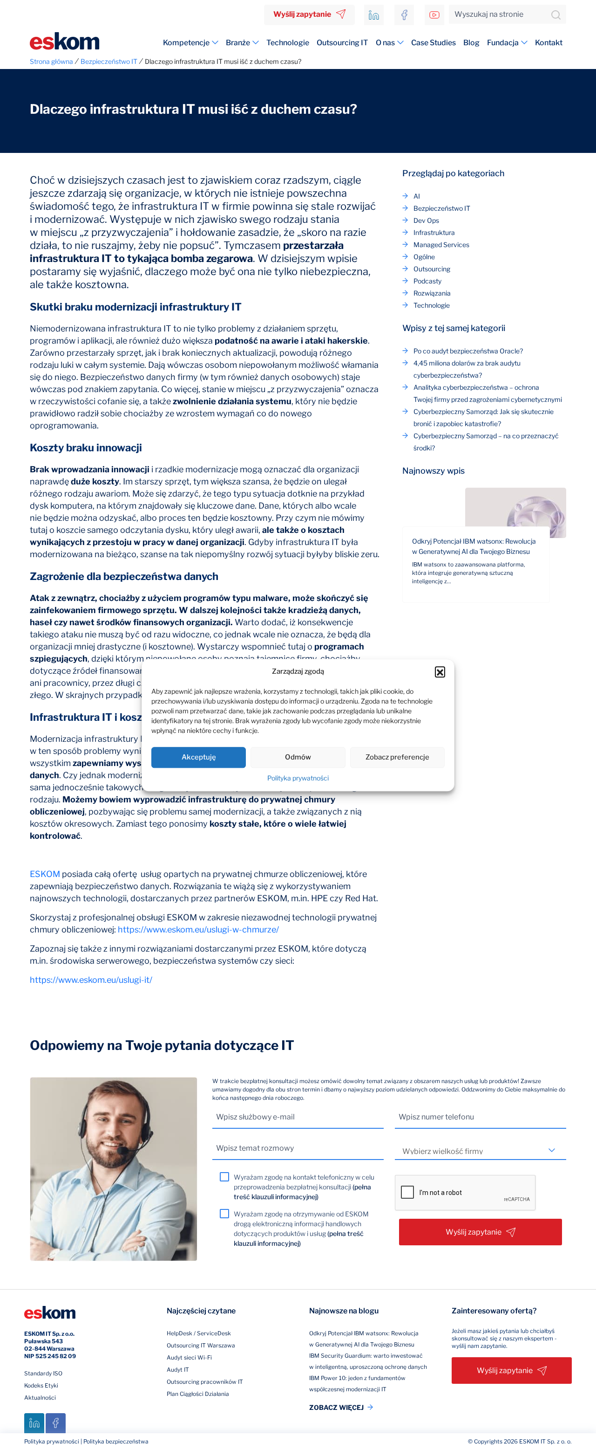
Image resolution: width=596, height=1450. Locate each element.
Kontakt (548, 42)
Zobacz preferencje (397, 757)
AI (416, 196)
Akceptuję (199, 757)
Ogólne (424, 257)
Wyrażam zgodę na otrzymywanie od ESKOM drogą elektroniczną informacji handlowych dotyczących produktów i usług (301, 1228)
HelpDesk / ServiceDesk (199, 1333)
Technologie (287, 42)
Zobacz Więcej (336, 1407)
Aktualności (40, 1397)
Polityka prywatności (298, 778)
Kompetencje (186, 42)
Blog (471, 42)
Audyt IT (178, 1369)
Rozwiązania (432, 293)
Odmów (298, 757)
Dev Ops (426, 220)
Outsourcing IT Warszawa (201, 1345)
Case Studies (433, 42)
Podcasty (427, 281)
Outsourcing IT (342, 42)
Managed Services (441, 245)
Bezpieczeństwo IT (441, 208)
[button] (440, 672)
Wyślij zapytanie (302, 14)
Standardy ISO (43, 1373)
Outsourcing (431, 269)
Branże (238, 42)
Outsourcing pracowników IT (205, 1381)
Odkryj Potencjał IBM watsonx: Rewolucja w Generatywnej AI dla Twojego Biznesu (474, 546)
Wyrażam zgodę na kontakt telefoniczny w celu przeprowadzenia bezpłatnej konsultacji (304, 1187)
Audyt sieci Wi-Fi (189, 1357)
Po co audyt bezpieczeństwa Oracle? (468, 351)
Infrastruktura (434, 232)
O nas (385, 42)
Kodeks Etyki (41, 1385)
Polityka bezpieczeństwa (116, 1441)
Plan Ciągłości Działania (198, 1393)
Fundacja (503, 42)
